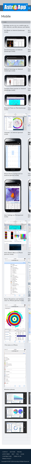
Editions (12, 452)
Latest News (6, 454)
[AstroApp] (15, 7)
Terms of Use (17, 456)
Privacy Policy (6, 458)
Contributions (7, 456)
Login (22, 454)
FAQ (17, 454)
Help (13, 454)
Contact (5, 452)
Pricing (19, 452)
